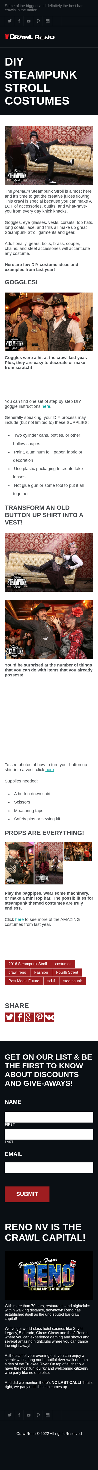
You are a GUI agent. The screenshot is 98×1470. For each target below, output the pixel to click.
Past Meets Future (24, 981)
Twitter (9, 21)
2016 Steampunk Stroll (28, 964)
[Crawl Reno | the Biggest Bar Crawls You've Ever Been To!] (30, 37)
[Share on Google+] (29, 1017)
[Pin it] (39, 1017)
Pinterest (38, 21)
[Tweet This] (9, 1017)
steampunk (72, 981)
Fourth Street (67, 972)
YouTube (28, 21)
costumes (63, 964)
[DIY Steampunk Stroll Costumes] (49, 155)
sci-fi (51, 981)
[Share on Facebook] (19, 1017)
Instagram (47, 21)
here (46, 406)
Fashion (41, 972)
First (10, 1124)
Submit (27, 1194)
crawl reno (17, 972)
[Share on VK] (49, 1017)
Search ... (57, 21)
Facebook (19, 21)
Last (9, 1142)
